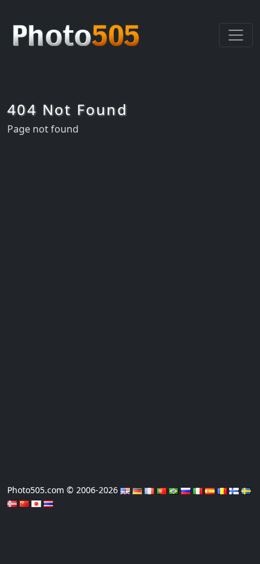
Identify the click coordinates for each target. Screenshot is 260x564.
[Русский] (185, 490)
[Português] (161, 490)
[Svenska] (246, 490)
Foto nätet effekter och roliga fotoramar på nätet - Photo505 (77, 29)
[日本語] (36, 502)
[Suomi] (234, 490)
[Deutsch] (137, 490)
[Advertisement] (130, 306)
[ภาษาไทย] (48, 502)
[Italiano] (198, 490)
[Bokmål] (12, 502)
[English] (125, 490)
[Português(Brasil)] (173, 490)
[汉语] (24, 502)
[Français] (149, 490)
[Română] (222, 490)
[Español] (210, 490)
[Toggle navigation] (236, 35)
